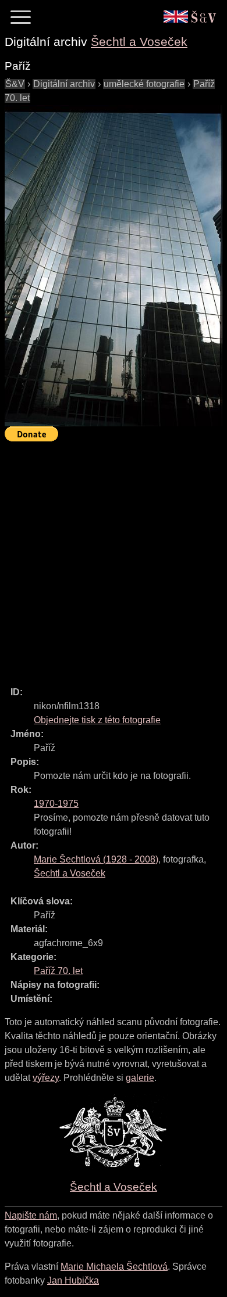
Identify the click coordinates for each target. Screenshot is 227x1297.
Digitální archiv (64, 84)
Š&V (14, 84)
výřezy (46, 1078)
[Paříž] (113, 265)
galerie (140, 1078)
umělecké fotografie (144, 84)
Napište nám (31, 1215)
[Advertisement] (113, 558)
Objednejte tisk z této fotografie (97, 720)
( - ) (96, 859)
